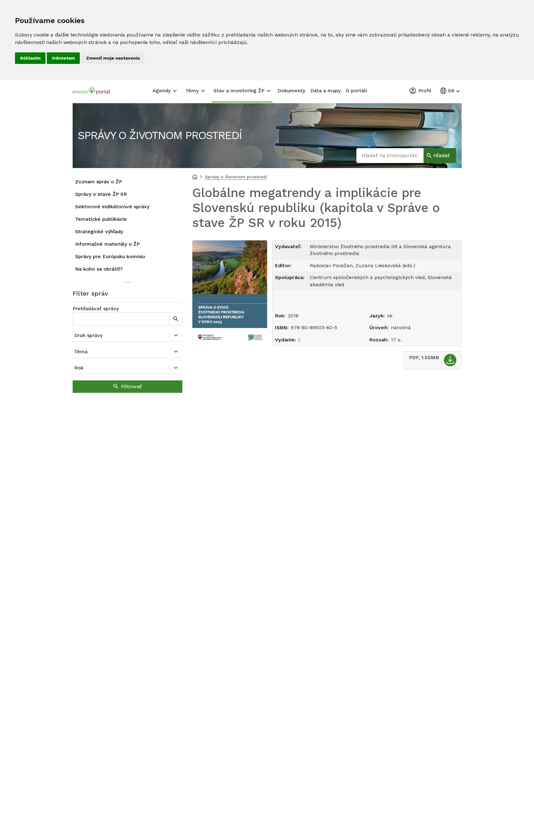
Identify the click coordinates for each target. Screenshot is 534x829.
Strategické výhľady (99, 231)
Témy (192, 91)
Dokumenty (291, 91)
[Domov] (194, 177)
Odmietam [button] (63, 57)
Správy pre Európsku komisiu (110, 256)
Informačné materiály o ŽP (107, 244)
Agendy (161, 91)
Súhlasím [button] (30, 57)
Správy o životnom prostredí (160, 135)
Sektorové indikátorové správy (112, 207)
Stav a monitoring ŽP (239, 91)
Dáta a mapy (325, 91)
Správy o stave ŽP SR (101, 194)
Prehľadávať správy (96, 308)
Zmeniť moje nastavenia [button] (113, 57)
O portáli (356, 91)
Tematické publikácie (101, 219)
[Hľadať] (176, 319)
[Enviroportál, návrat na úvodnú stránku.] (91, 91)
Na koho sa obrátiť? (99, 269)
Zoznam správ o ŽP (98, 182)
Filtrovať (131, 386)
